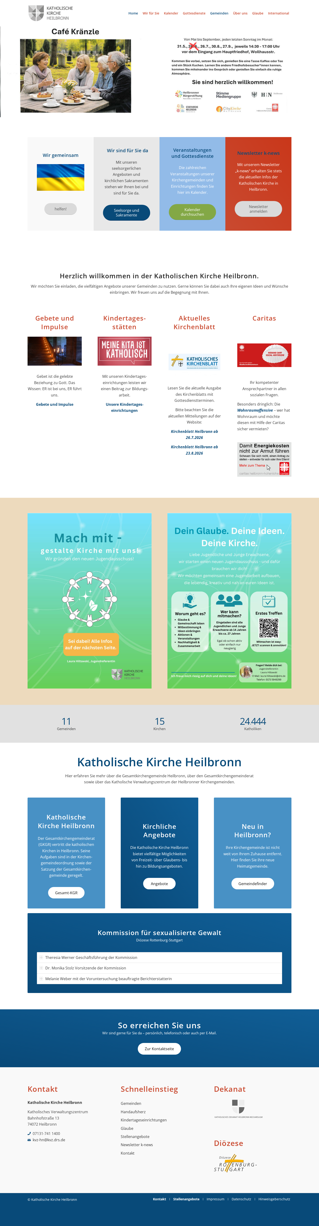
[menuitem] (133, 13)
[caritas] (264, 356)
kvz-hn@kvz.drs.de (49, 1139)
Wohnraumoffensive (255, 410)
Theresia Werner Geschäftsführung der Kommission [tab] (91, 957)
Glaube (127, 1128)
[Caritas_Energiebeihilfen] (264, 460)
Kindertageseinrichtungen (144, 1120)
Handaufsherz (133, 1111)
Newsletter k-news (137, 1144)
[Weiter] (315, 71)
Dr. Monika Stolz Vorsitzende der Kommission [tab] (85, 968)
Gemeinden (131, 1103)
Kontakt (128, 1153)
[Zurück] (4, 71)
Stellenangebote (135, 1136)
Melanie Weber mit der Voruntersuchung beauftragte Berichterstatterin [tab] (108, 978)
